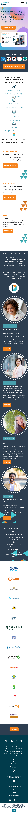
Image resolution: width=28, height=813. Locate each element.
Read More (7, 348)
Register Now (9, 197)
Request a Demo (8, 27)
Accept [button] (14, 810)
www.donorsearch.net (14, 795)
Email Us (14, 767)
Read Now (8, 231)
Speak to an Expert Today (14, 66)
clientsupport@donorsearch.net (14, 786)
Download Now (10, 165)
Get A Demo (14, 729)
